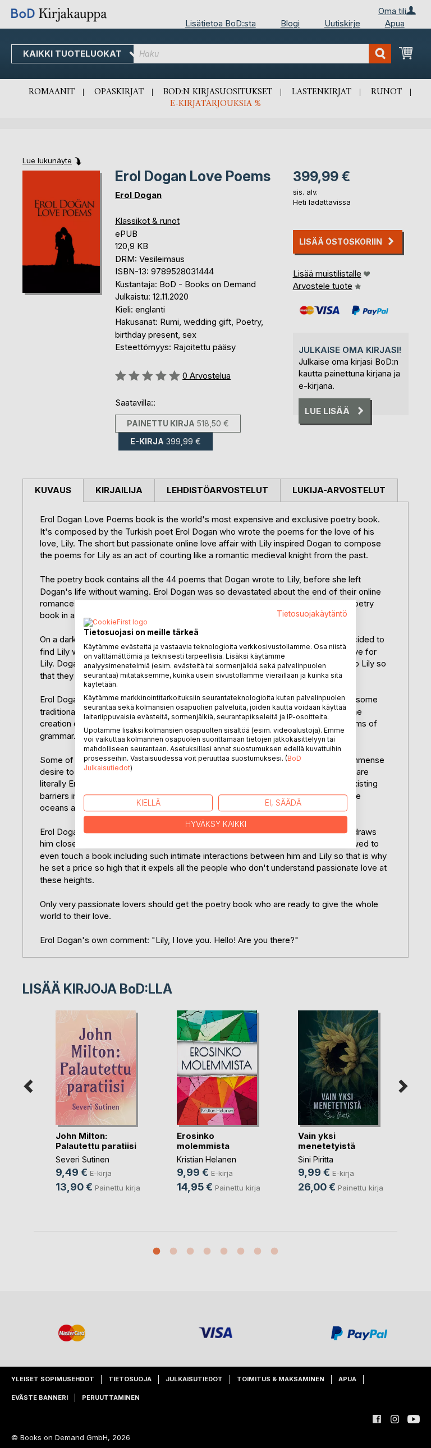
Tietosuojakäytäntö (312, 613)
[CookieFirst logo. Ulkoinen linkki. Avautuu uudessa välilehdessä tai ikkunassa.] (116, 623)
